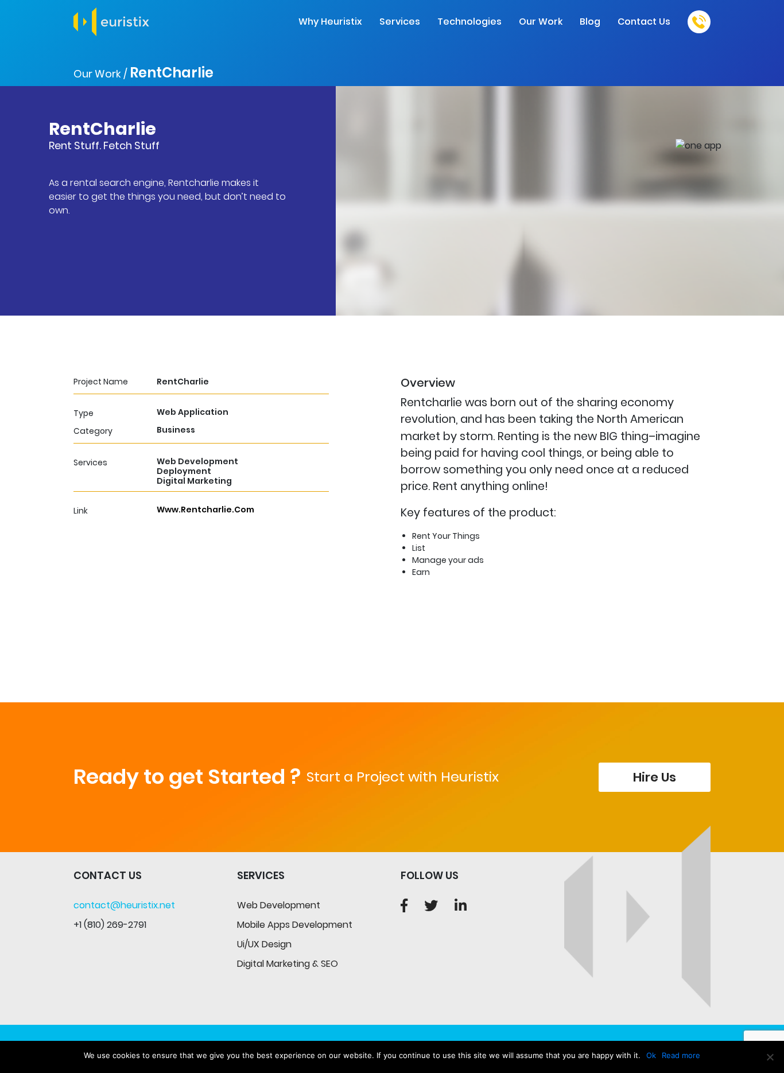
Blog (590, 21)
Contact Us (644, 21)
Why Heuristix (330, 21)
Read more (681, 1055)
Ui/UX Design (264, 944)
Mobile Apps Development (294, 924)
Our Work (540, 21)
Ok (651, 1055)
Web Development (278, 905)
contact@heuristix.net (124, 905)
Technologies (469, 21)
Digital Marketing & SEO (287, 963)
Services (399, 21)
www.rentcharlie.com (205, 509)
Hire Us (654, 777)
